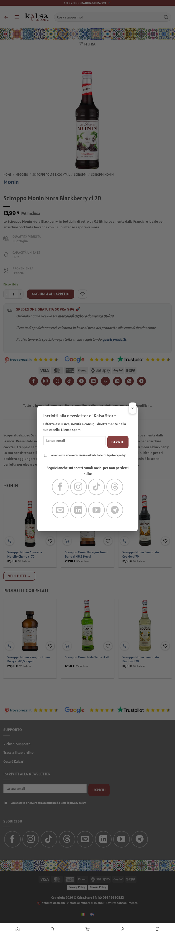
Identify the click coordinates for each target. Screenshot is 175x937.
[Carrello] (87, 929)
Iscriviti (117, 442)
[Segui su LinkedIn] (78, 510)
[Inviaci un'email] (60, 510)
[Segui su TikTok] (96, 487)
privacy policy (117, 455)
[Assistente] (157, 929)
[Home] (17, 929)
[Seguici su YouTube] (96, 510)
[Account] (122, 929)
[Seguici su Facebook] (60, 487)
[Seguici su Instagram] (78, 487)
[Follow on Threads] (114, 487)
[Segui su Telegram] (114, 510)
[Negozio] (52, 929)
